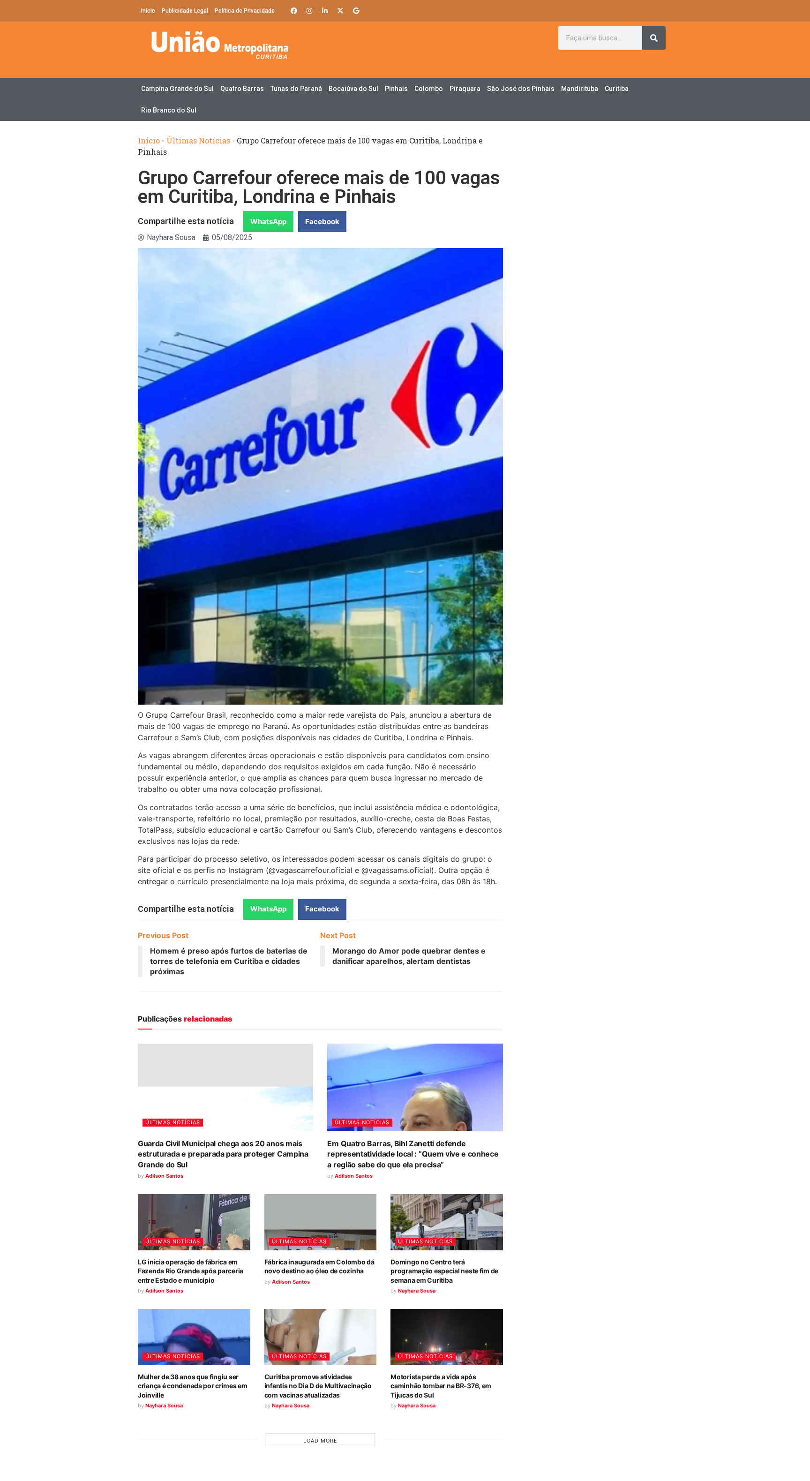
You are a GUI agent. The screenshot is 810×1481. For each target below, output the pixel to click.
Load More (320, 1440)
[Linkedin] (324, 10)
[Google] (355, 10)
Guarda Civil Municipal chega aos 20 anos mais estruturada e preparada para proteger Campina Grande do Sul (223, 1154)
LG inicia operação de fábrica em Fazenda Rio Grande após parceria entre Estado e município (190, 1271)
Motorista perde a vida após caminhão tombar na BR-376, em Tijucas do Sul (440, 1386)
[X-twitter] (340, 10)
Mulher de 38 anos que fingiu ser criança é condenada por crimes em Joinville (193, 1386)
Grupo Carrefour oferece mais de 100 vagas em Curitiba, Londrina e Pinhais (319, 187)
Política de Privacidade (245, 11)
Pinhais (396, 88)
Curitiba (617, 88)
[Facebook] (293, 10)
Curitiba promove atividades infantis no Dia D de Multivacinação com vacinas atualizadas (318, 1386)
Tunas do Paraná (296, 88)
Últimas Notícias (198, 140)
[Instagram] (309, 10)
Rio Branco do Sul (168, 110)
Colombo (428, 88)
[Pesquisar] (654, 38)
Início (148, 11)
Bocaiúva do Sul (353, 88)
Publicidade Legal (185, 11)
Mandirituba (579, 88)
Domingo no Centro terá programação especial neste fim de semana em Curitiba (444, 1271)
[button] (268, 221)
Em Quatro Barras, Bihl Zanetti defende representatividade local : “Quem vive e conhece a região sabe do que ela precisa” (412, 1154)
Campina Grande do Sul (177, 88)
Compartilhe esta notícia (186, 221)
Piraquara (465, 88)
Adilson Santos (164, 1176)
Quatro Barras (242, 88)
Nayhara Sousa (416, 1290)
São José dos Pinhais (521, 88)
